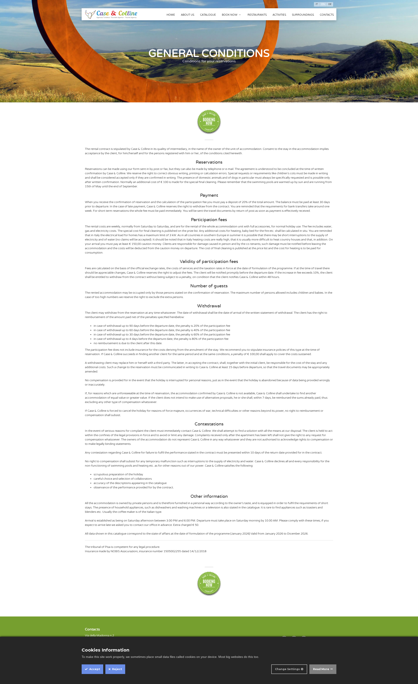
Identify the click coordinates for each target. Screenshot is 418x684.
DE (330, 4)
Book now (230, 14)
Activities (279, 14)
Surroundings (303, 14)
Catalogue (208, 14)
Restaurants (257, 14)
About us (187, 14)
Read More (321, 669)
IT (317, 4)
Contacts (327, 14)
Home (171, 14)
